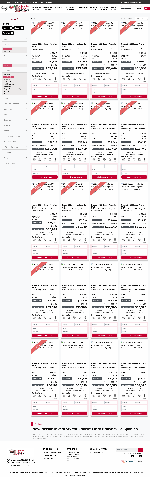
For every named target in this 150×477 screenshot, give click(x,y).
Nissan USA (48, 459)
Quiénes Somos (50, 449)
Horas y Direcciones (53, 452)
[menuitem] (15, 49)
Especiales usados (73, 458)
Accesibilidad (25, 473)
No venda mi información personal (78, 473)
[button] (36, 8)
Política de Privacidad (41, 473)
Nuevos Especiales (73, 456)
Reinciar (14, 19)
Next (40, 424)
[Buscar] (140, 450)
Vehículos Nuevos (73, 452)
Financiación (49, 456)
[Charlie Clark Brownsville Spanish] (15, 8)
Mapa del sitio (57, 473)
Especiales (70, 460)
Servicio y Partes (98, 449)
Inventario (72, 449)
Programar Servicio (96, 452)
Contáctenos (12, 473)
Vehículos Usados (73, 454)
